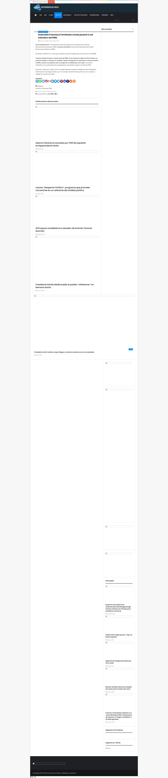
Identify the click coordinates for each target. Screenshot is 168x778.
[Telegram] (35, 777)
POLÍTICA (58, 15)
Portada (46, 31)
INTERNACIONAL (94, 15)
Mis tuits (108, 748)
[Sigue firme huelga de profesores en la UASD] (119, 651)
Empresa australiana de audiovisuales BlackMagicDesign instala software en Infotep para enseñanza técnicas (118, 608)
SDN (45, 15)
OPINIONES (105, 15)
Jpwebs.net (73, 773)
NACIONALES (67, 15)
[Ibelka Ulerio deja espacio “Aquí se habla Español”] (119, 624)
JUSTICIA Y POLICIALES (80, 15)
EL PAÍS (51, 15)
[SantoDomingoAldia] (46, 8)
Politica (40, 31)
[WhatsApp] (33, 777)
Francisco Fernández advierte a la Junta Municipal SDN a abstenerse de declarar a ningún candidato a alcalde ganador (119, 716)
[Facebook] (31, 777)
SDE (41, 15)
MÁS (111, 15)
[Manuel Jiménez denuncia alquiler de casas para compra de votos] (119, 677)
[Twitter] (32, 777)
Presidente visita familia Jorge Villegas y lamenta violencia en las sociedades (64, 352)
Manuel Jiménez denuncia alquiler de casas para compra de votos (119, 688)
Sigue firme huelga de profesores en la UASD (118, 662)
